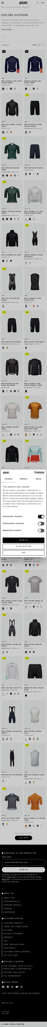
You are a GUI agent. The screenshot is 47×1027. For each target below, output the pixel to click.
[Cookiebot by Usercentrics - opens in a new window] (34, 472)
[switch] (41, 523)
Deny (23, 553)
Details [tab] (23, 479)
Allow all (23, 540)
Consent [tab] (8, 479)
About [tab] (38, 479)
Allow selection (23, 546)
